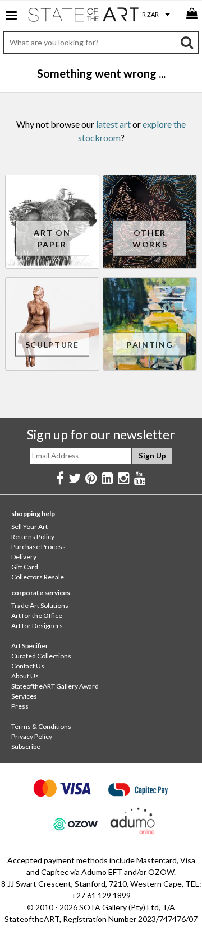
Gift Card (24, 567)
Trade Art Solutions (39, 605)
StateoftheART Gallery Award (55, 686)
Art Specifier (29, 646)
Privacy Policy (31, 736)
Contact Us (27, 666)
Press (20, 706)
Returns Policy (32, 536)
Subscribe (25, 746)
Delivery (23, 557)
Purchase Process (38, 546)
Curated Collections (41, 656)
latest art (113, 124)
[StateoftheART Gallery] (84, 16)
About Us (25, 676)
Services (24, 696)
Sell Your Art (29, 526)
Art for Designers (37, 625)
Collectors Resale (37, 577)
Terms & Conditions (41, 726)
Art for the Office (36, 615)
